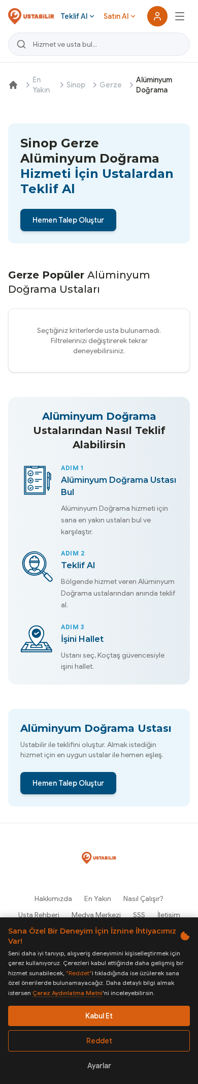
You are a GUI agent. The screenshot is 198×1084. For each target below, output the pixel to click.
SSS (139, 914)
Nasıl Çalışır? (143, 898)
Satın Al (116, 16)
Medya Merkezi (96, 914)
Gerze (111, 84)
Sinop (76, 84)
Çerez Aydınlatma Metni (67, 993)
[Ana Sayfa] (13, 85)
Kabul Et (99, 1015)
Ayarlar (99, 1065)
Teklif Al (73, 16)
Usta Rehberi (38, 914)
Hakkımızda (53, 898)
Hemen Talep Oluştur (68, 220)
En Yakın (41, 85)
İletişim (168, 914)
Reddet (99, 1040)
